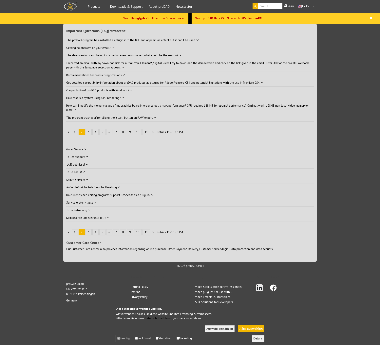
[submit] (255, 6)
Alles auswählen (251, 329)
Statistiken (165, 338)
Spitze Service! (76, 180)
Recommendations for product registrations (94, 75)
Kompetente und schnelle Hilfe (86, 218)
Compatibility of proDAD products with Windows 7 (98, 90)
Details (258, 338)
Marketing (185, 338)
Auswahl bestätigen (219, 329)
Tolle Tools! (74, 172)
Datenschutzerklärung (159, 318)
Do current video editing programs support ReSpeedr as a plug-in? (108, 195)
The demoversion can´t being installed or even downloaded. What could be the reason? (122, 55)
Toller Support (76, 157)
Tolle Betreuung (77, 210)
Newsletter (184, 6)
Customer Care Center (85, 249)
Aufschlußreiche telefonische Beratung (92, 187)
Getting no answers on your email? (88, 48)
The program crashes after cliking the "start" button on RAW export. (110, 117)
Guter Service (75, 149)
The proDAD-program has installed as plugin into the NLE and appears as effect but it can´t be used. (131, 40)
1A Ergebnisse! (76, 164)
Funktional (144, 338)
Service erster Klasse (80, 202)
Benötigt (125, 338)
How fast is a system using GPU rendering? (94, 98)
